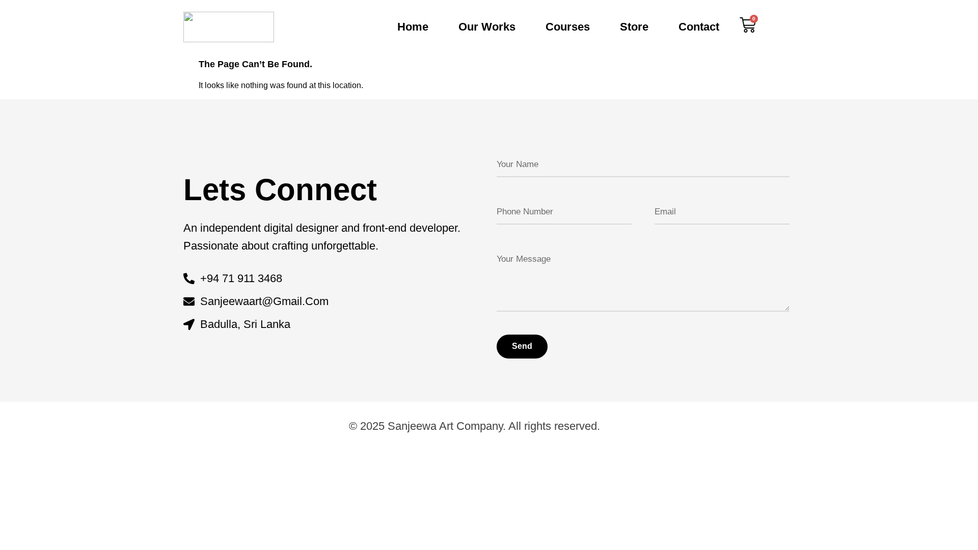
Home (412, 26)
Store (634, 26)
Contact (698, 26)
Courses (568, 26)
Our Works (486, 26)
